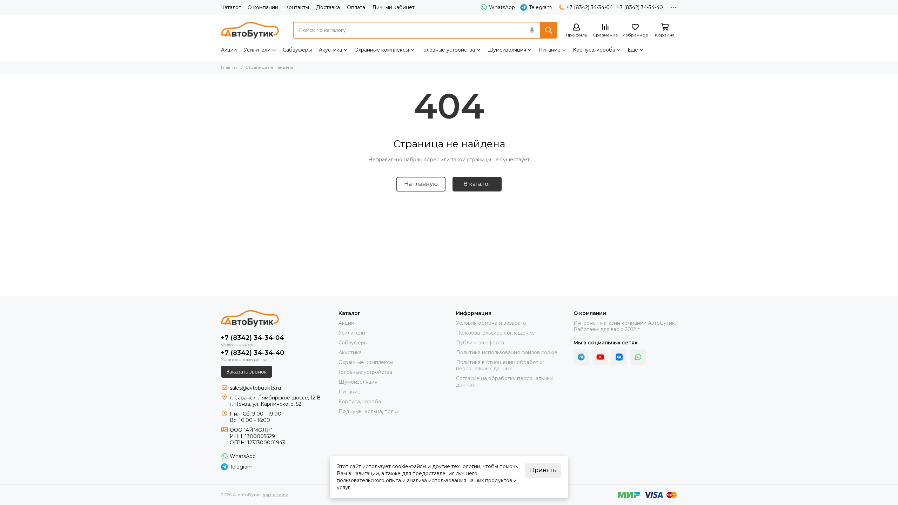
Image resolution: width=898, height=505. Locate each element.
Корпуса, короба (594, 50)
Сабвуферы (297, 50)
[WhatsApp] (638, 357)
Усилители (257, 50)
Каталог (231, 7)
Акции (229, 50)
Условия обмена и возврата (491, 323)
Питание (549, 50)
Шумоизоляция (506, 50)
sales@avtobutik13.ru (255, 388)
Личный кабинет (393, 7)
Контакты (297, 7)
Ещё (633, 50)
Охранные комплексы (381, 50)
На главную (421, 184)
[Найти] (548, 30)
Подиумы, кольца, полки (369, 411)
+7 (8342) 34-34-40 (639, 7)
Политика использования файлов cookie (506, 352)
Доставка (328, 7)
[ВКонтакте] (619, 357)
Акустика (330, 50)
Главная (230, 67)
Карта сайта (275, 494)
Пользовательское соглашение (495, 333)
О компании (263, 7)
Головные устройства (448, 50)
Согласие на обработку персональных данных (504, 381)
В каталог (477, 184)
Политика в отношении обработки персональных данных (500, 365)
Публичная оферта (480, 342)
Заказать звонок (246, 372)
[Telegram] (581, 357)
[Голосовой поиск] (532, 30)
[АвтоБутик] (250, 30)
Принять (543, 470)
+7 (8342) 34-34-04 (589, 7)
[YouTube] (600, 357)
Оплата (356, 7)
